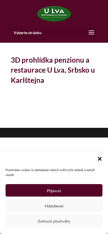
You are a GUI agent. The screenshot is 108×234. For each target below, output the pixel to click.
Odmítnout (54, 205)
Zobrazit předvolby (54, 221)
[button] (99, 159)
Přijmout (54, 190)
